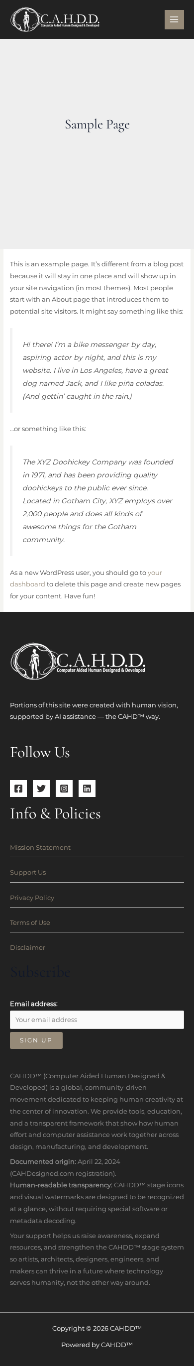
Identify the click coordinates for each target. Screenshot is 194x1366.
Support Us (28, 872)
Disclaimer (27, 947)
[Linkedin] (87, 788)
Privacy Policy (32, 898)
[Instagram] (64, 788)
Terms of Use (30, 922)
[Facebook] (18, 788)
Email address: (34, 1004)
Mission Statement (40, 847)
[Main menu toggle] (174, 19)
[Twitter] (41, 788)
